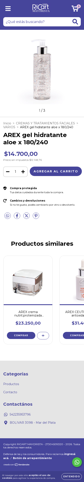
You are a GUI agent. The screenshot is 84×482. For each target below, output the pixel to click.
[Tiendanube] (16, 465)
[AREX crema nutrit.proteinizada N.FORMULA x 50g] (43, 335)
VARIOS (9, 127)
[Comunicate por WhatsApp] (77, 462)
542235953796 (20, 414)
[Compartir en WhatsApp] (7, 215)
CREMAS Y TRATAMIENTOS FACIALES (45, 123)
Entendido (71, 476)
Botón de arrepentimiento (32, 458)
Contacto (10, 392)
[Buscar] (75, 22)
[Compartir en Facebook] (17, 218)
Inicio (7, 123)
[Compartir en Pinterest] (36, 218)
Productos (11, 384)
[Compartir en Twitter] (27, 218)
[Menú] (8, 8)
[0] (75, 10)
